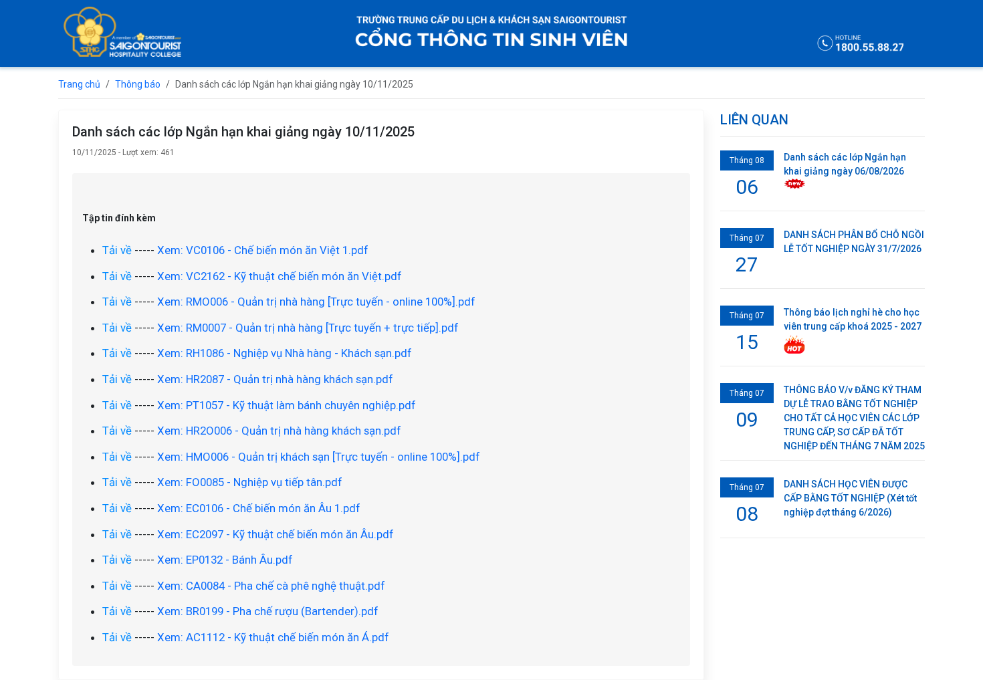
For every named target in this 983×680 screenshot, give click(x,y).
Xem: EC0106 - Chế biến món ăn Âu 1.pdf (258, 508)
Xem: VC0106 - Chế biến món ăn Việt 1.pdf (262, 250)
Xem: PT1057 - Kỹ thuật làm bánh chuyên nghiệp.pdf (286, 405)
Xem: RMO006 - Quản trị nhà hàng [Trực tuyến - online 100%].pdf (316, 301)
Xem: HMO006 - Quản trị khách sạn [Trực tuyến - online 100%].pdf (318, 456)
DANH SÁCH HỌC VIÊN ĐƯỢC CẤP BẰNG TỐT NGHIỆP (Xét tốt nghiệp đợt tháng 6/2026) (850, 498)
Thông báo (137, 84)
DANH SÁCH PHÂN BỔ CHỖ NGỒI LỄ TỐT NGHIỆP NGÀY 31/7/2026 (854, 241)
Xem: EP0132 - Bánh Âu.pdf (225, 559)
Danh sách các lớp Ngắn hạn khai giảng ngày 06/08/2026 (845, 164)
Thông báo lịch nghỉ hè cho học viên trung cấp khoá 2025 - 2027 (852, 319)
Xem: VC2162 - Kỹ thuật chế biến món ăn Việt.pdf (279, 276)
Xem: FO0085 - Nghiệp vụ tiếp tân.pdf (249, 482)
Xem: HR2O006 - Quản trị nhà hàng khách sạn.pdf (279, 430)
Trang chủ (79, 84)
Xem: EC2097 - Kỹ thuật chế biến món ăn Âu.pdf (275, 534)
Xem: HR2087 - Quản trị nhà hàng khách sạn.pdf (275, 379)
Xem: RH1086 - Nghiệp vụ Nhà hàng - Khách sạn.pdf (284, 353)
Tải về (117, 250)
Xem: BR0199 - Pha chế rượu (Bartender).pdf (267, 611)
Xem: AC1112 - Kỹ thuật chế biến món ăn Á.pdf (273, 637)
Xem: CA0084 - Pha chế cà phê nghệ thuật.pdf (271, 585)
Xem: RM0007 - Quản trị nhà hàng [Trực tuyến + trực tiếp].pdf (308, 327)
